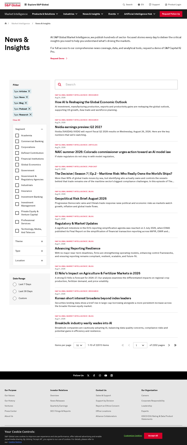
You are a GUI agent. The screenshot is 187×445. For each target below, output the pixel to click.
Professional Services (28, 222)
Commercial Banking (32, 141)
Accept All (153, 435)
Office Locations (103, 411)
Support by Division (105, 401)
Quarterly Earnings (59, 406)
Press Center (11, 411)
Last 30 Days (25, 291)
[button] (29, 91)
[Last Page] (175, 345)
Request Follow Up (171, 14)
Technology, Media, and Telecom (31, 231)
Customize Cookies (133, 435)
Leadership (146, 406)
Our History (10, 401)
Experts (145, 411)
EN (142, 4)
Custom (23, 298)
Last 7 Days (25, 284)
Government (27, 170)
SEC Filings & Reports (60, 411)
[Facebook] (94, 375)
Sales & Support (103, 395)
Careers (145, 395)
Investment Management (28, 204)
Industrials (27, 185)
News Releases (57, 401)
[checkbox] (29, 135)
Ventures (9, 406)
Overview (54, 395)
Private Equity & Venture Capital (30, 213)
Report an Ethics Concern (107, 406)
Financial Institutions (32, 158)
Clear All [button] (16, 120)
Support (156, 4)
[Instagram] (100, 375)
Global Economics (31, 164)
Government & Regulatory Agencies (32, 178)
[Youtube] (105, 375)
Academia (26, 135)
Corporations (28, 147)
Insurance (26, 191)
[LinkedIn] (111, 375)
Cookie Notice (15, 442)
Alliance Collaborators (106, 416)
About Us (9, 416)
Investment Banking (32, 196)
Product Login (174, 4)
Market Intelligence (21, 23)
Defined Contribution (32, 153)
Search (129, 4)
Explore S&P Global (38, 4)
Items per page (63, 345)
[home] (6, 23)
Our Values (10, 395)
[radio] (14, 284)
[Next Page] (169, 345)
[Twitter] (88, 375)
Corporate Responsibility (153, 401)
